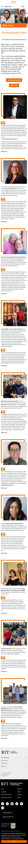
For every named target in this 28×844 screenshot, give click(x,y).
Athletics (19, 794)
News (18, 797)
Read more (4, 151)
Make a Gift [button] (14, 85)
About (2, 789)
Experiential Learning (6, 794)
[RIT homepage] (12, 784)
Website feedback (7, 812)
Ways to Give (4, 760)
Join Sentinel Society (14, 80)
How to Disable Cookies (17, 838)
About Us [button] (3, 766)
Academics (3, 791)
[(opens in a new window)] (2, 803)
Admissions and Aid (6, 797)
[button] (2, 6)
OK (14, 841)
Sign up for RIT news (8, 817)
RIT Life (19, 791)
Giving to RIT (8, 6)
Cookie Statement (5, 838)
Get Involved (4, 763)
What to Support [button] (5, 757)
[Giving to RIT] (9, 752)
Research (19, 789)
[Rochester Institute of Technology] (14, 2)
